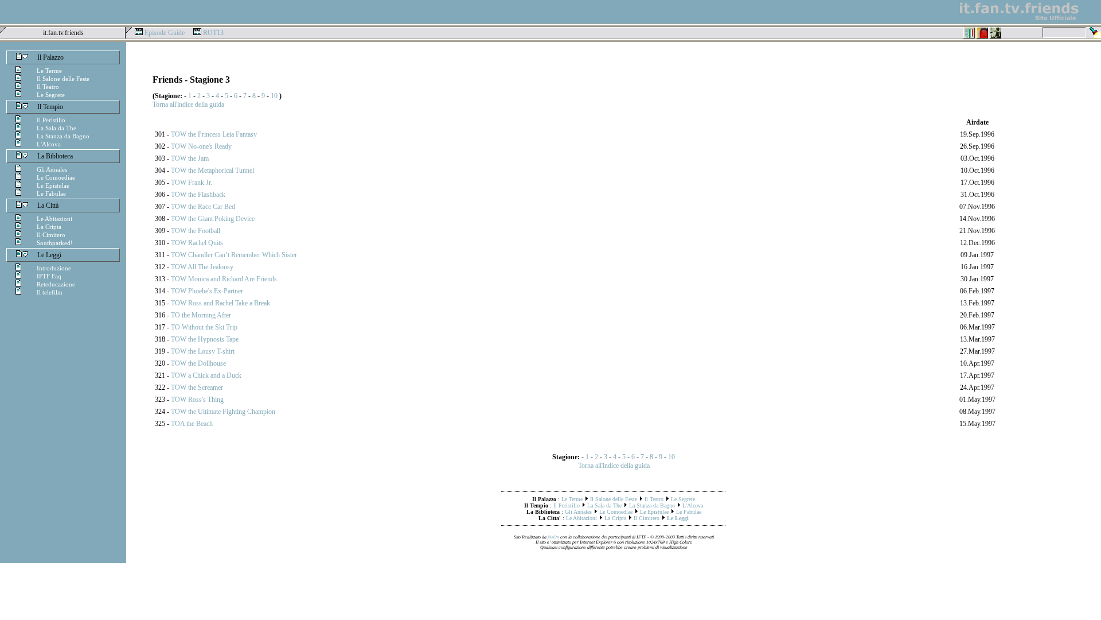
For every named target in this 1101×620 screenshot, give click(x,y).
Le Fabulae (51, 193)
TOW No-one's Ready (201, 146)
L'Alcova (49, 144)
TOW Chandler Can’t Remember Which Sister (234, 255)
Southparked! (55, 242)
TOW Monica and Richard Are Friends (224, 279)
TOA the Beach (192, 424)
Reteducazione (56, 284)
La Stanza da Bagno (63, 136)
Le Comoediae (56, 177)
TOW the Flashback (198, 195)
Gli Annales (52, 169)
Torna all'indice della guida (188, 104)
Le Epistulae (53, 185)
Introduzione (54, 268)
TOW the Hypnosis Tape (205, 339)
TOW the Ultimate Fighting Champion (223, 412)
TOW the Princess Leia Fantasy (214, 134)
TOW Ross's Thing (197, 400)
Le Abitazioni (54, 218)
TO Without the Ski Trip (204, 327)
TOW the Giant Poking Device (213, 219)
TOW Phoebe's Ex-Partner (207, 291)
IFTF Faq (49, 276)
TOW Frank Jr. (191, 183)
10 (274, 96)
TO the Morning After (201, 315)
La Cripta (49, 226)
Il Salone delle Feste (63, 78)
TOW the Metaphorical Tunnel (212, 170)
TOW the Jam (190, 158)
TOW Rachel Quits (197, 243)
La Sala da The (56, 128)
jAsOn (553, 537)
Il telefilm (50, 292)
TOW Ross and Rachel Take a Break (220, 303)
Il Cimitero (51, 234)
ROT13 (213, 33)
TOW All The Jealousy (202, 267)
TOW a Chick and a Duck (206, 375)
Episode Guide (165, 33)
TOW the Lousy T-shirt (203, 351)
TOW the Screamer (197, 387)
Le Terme (49, 70)
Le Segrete (51, 94)
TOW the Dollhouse (198, 363)
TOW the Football (195, 231)
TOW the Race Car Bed (203, 207)
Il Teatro (48, 86)
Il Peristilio (51, 120)
